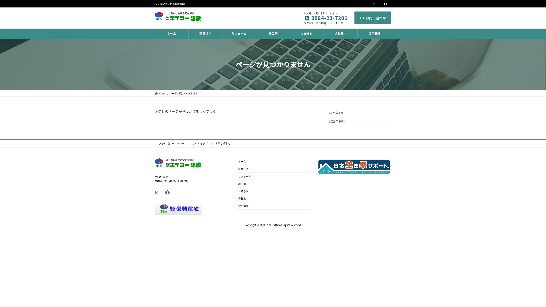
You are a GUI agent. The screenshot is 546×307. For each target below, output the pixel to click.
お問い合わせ (376, 17)
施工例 (242, 183)
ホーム (242, 161)
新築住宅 (243, 169)
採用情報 (243, 206)
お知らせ (243, 191)
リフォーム (244, 176)
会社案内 (243, 198)
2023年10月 (337, 121)
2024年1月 (336, 112)
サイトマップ (200, 143)
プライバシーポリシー (171, 143)
